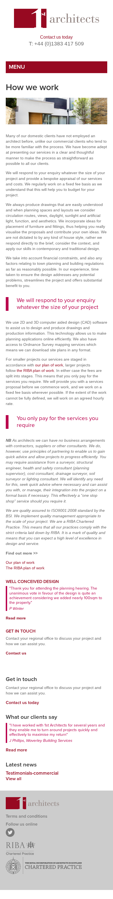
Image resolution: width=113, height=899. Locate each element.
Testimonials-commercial (32, 773)
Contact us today (56, 37)
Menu (17, 67)
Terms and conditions (26, 816)
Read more (16, 618)
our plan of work (49, 365)
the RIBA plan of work (35, 370)
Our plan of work (20, 562)
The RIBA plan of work (25, 568)
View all (13, 779)
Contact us (16, 653)
